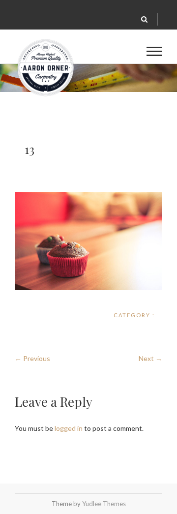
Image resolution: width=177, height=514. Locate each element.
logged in (69, 428)
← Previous (32, 358)
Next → (150, 358)
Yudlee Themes (104, 504)
